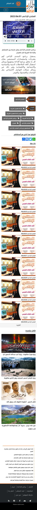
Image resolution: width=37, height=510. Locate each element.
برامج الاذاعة (21, 487)
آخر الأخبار (29, 439)
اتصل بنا (11, 491)
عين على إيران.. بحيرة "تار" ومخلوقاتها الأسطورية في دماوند (19, 427)
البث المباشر (20, 491)
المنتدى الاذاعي (20, 99)
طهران (14, 123)
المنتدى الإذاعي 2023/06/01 (23, 16)
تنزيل (29, 45)
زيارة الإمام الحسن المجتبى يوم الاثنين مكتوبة (20, 378)
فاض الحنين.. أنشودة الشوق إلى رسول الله (21, 402)
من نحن (18, 495)
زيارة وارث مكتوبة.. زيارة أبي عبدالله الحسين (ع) (19, 354)
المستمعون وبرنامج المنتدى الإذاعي (20, 128)
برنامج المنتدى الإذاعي (10, 118)
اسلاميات (30, 491)
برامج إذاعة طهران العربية (14, 113)
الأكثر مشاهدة (27, 443)
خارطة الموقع (28, 495)
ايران (13, 487)
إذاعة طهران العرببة (16, 108)
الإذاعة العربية (26, 118)
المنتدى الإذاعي (26, 123)
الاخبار (31, 487)
